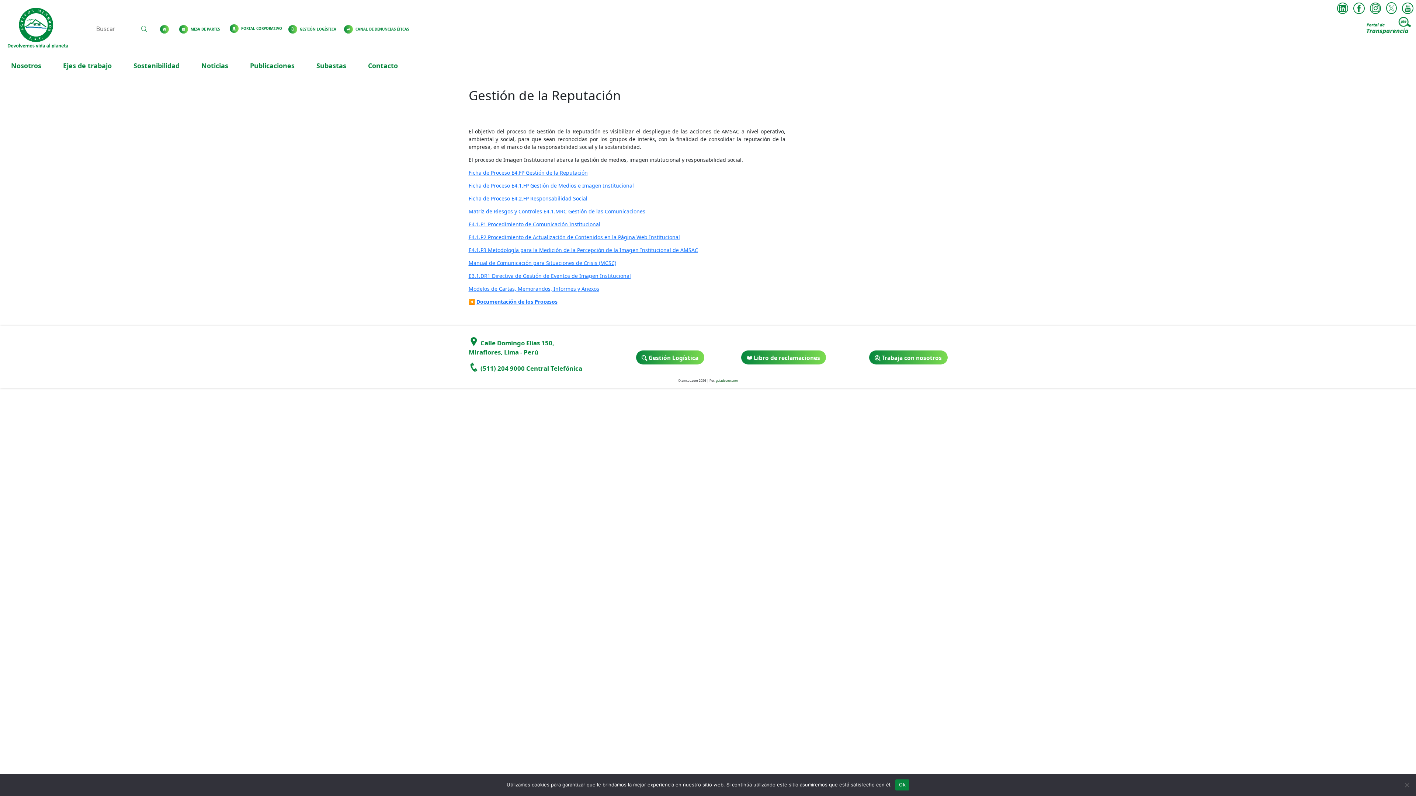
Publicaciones (272, 65)
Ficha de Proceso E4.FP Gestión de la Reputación (528, 172)
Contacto (383, 65)
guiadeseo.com (727, 380)
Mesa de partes (205, 29)
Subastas (331, 65)
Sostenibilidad (156, 65)
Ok (902, 785)
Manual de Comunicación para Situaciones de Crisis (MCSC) (542, 262)
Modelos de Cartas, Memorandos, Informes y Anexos (534, 288)
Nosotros (26, 65)
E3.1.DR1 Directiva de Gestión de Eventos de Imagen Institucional (550, 275)
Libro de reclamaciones (786, 358)
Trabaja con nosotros (911, 358)
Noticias (214, 65)
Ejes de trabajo (87, 65)
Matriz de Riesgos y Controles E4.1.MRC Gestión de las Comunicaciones (557, 211)
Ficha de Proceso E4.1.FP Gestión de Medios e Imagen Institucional (551, 185)
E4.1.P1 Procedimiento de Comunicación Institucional (534, 224)
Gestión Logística (318, 29)
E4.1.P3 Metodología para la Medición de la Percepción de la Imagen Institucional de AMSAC (583, 250)
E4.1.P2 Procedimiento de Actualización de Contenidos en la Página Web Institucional (574, 237)
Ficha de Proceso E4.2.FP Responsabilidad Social (528, 198)
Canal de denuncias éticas (382, 29)
